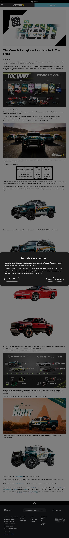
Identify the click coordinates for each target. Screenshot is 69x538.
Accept (59, 279)
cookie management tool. (29, 265)
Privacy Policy (33, 263)
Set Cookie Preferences (11, 279)
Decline (50, 279)
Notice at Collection (44, 263)
